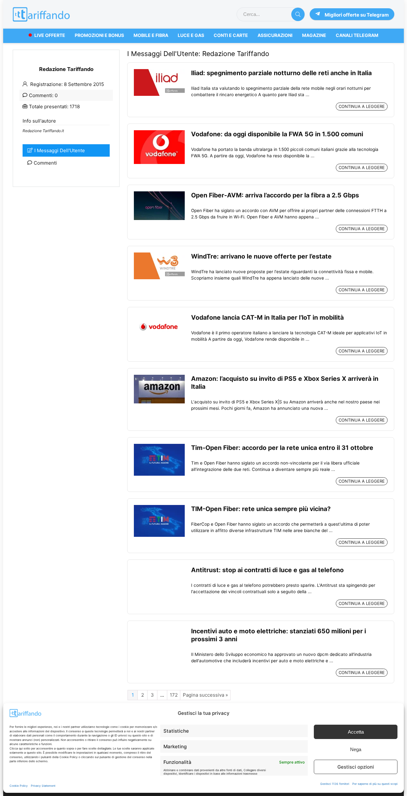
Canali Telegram (357, 35)
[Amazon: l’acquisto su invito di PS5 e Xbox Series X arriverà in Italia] (159, 378)
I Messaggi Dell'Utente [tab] (59, 150)
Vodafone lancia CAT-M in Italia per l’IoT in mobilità (267, 317)
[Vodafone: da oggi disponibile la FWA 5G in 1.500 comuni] (159, 133)
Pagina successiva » (205, 695)
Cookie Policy (19, 785)
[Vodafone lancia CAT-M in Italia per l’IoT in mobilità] (159, 317)
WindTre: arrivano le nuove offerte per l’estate (261, 256)
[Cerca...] (298, 14)
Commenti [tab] (45, 163)
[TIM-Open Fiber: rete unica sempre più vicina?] (159, 508)
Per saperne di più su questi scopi (374, 783)
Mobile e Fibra (151, 35)
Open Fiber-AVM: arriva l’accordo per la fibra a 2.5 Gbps (275, 195)
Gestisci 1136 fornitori (334, 783)
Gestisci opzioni (355, 767)
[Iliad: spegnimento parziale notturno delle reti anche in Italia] (159, 72)
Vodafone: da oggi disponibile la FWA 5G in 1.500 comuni (277, 134)
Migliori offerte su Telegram (357, 15)
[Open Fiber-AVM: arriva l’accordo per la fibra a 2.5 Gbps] (159, 194)
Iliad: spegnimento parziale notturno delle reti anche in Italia (281, 73)
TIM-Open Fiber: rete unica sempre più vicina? (261, 509)
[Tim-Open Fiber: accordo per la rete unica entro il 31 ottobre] (159, 447)
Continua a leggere (362, 106)
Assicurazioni (275, 35)
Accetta (356, 732)
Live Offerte (49, 35)
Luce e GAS (191, 35)
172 (174, 695)
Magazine (314, 35)
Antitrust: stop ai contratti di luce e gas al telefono (267, 570)
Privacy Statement (43, 785)
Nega (355, 749)
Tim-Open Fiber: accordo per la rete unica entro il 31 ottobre (282, 447)
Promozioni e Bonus (99, 35)
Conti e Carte (231, 35)
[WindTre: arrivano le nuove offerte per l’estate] (159, 255)
